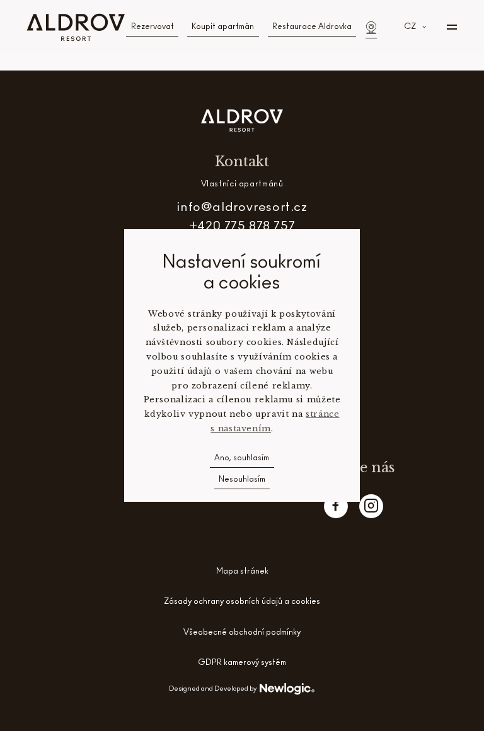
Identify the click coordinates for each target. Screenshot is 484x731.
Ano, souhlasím (241, 458)
